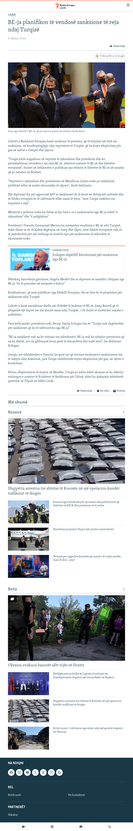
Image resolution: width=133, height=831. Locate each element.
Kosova (15, 412)
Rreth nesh (14, 795)
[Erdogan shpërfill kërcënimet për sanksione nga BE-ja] (30, 259)
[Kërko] (109, 826)
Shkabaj (13, 815)
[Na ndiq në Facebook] (11, 772)
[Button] (117, 46)
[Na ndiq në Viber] (51, 772)
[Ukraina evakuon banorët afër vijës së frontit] (66, 628)
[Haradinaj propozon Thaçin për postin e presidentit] (28, 539)
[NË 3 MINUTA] (81, 826)
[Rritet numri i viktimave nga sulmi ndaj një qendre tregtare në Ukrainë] (28, 738)
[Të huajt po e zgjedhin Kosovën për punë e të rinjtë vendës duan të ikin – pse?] (28, 566)
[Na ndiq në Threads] (43, 772)
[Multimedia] (23, 826)
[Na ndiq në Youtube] (27, 772)
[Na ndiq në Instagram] (19, 772)
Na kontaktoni (76, 795)
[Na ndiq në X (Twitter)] (35, 772)
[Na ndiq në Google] (59, 772)
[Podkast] (52, 826)
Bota (12, 589)
